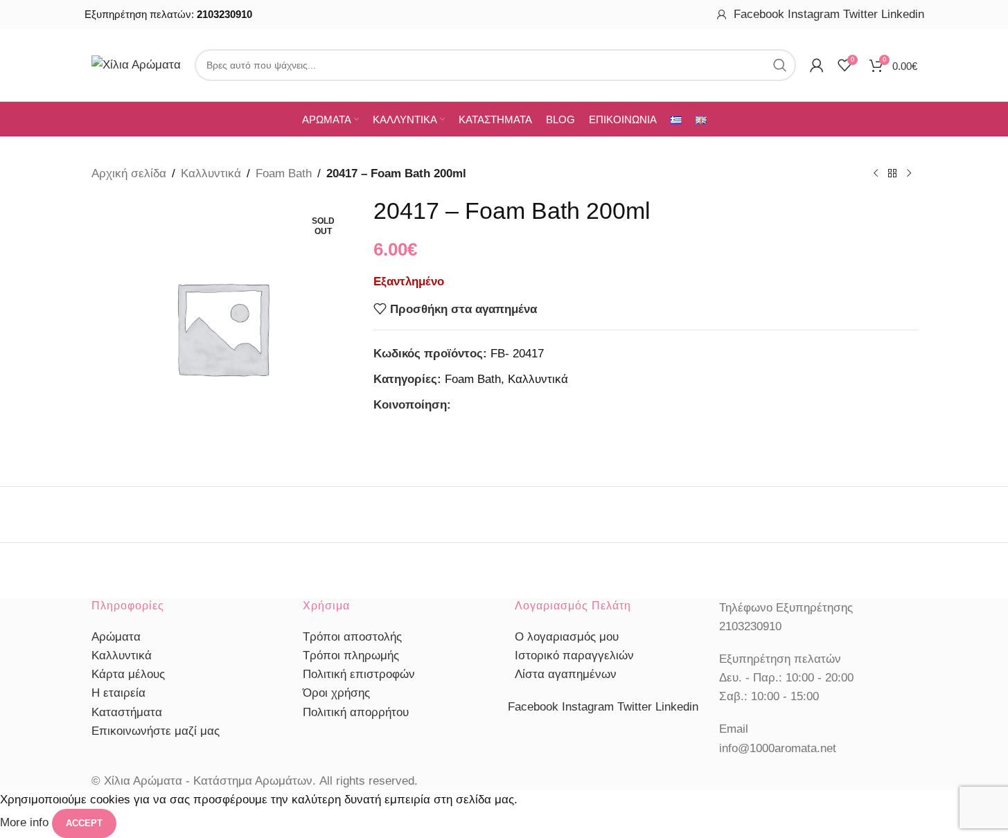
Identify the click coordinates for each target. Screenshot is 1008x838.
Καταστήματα (126, 712)
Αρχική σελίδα (128, 173)
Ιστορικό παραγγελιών (574, 655)
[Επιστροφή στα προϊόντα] (892, 174)
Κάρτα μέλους (128, 674)
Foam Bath (284, 173)
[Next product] (909, 174)
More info (26, 823)
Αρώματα (116, 636)
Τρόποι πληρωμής (351, 655)
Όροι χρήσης (336, 692)
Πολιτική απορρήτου (356, 712)
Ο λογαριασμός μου (567, 636)
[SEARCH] (780, 65)
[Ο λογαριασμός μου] (722, 14)
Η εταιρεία (118, 692)
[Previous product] (875, 174)
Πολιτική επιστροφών (359, 674)
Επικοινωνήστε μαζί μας (155, 731)
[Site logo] (136, 64)
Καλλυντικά (211, 173)
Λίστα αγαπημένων (566, 674)
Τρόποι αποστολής (352, 636)
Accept (84, 823)
